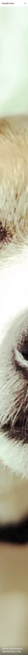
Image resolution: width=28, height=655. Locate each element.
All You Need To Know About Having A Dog (12, 650)
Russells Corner (8, 3)
